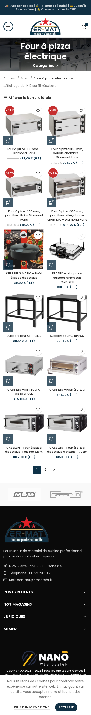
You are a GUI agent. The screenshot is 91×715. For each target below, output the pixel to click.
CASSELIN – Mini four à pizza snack (23, 392)
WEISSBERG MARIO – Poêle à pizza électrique (24, 275)
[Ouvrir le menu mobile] (8, 26)
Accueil (10, 78)
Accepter (66, 707)
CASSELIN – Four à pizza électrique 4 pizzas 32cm (24, 450)
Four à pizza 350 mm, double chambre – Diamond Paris (67, 153)
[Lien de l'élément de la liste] (46, 566)
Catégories (43, 65)
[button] (8, 140)
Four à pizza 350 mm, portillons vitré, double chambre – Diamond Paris (67, 215)
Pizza (25, 78)
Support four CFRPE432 (24, 336)
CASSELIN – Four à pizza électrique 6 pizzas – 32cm (67, 450)
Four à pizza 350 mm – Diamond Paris (24, 151)
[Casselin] (67, 494)
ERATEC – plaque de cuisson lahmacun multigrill (67, 277)
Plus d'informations (32, 707)
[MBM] (25, 494)
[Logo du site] (45, 26)
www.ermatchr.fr (17, 675)
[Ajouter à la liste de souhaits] (38, 111)
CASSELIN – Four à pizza (67, 390)
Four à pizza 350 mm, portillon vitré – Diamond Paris (24, 215)
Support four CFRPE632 (67, 336)
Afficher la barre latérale (30, 98)
